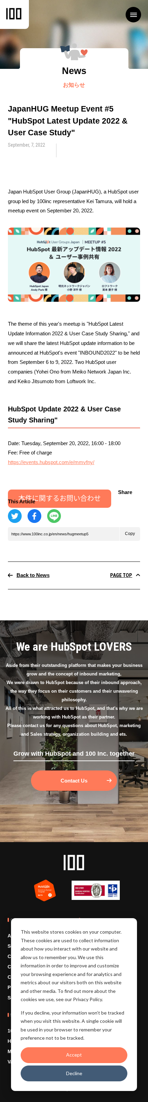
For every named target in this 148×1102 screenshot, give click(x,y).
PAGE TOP (121, 575)
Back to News (33, 575)
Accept (74, 1055)
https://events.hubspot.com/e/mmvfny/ (51, 462)
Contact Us (74, 781)
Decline (74, 1073)
